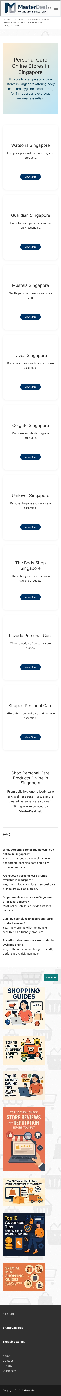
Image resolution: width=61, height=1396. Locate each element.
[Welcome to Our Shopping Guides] (24, 1028)
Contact (8, 1360)
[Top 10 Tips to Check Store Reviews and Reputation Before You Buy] (24, 1170)
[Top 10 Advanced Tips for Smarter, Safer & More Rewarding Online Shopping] (24, 1254)
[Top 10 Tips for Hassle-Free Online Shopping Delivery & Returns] (24, 1205)
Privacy (7, 1365)
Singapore (10, 22)
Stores (19, 19)
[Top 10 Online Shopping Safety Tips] (24, 1063)
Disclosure (9, 1370)
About (7, 1355)
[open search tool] (49, 8)
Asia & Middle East (38, 19)
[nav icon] (56, 8)
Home (7, 19)
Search (51, 977)
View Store (30, 176)
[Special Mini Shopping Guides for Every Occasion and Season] (24, 1290)
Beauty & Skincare (31, 22)
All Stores (9, 1313)
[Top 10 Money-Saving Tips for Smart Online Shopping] (24, 1099)
